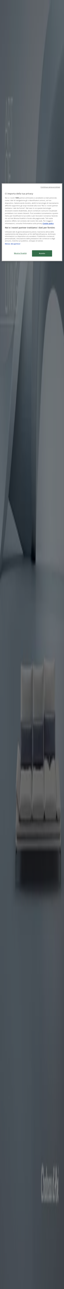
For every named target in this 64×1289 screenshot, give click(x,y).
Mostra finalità (20, 253)
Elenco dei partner (12, 244)
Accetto (42, 253)
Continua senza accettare (50, 187)
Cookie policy (48, 223)
